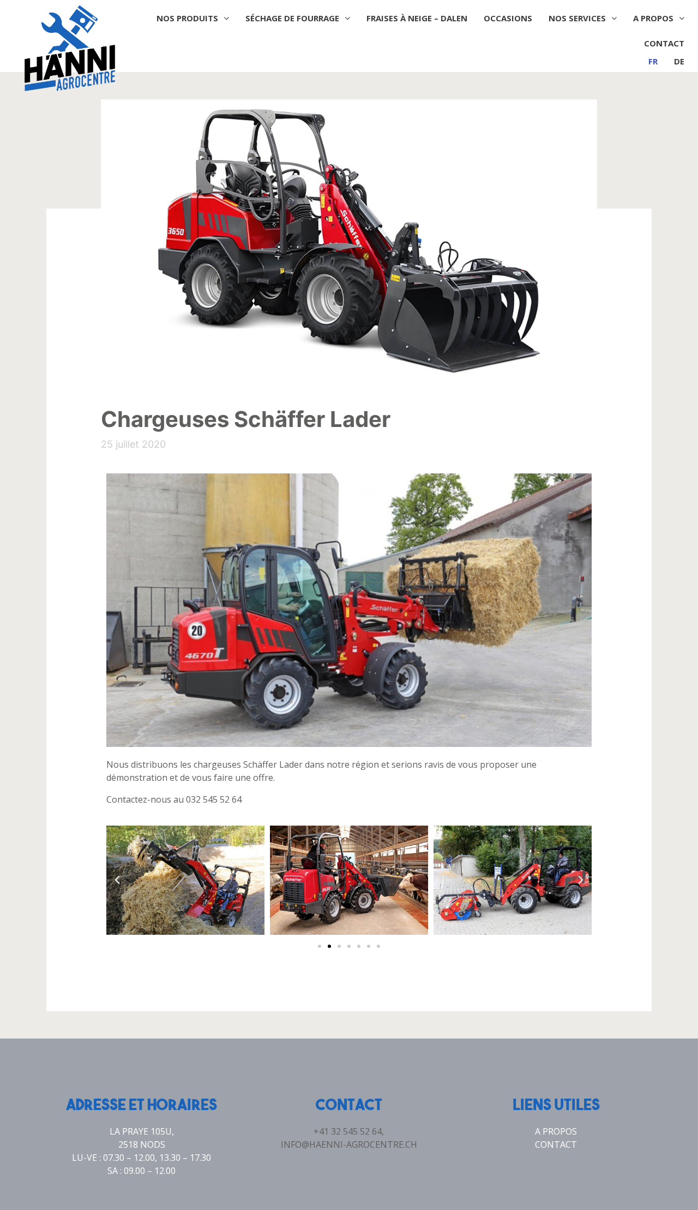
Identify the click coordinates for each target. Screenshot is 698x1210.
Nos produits (187, 18)
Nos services (577, 18)
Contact (664, 43)
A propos (653, 18)
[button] (319, 946)
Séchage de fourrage (292, 18)
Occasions (508, 18)
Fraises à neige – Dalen (416, 18)
